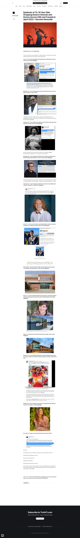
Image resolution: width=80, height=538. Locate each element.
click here (35, 60)
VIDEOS (34, 6)
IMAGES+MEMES (29, 6)
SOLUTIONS (39, 6)
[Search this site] (12, 3)
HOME (16, 6)
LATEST (20, 6)
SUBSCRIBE (56, 6)
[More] (64, 6)
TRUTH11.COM (15, 15)
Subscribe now (40, 518)
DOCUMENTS (44, 6)
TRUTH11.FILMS (50, 6)
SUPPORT (60, 6)
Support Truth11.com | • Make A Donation (34, 526)
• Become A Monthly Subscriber (47, 526)
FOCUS (24, 6)
